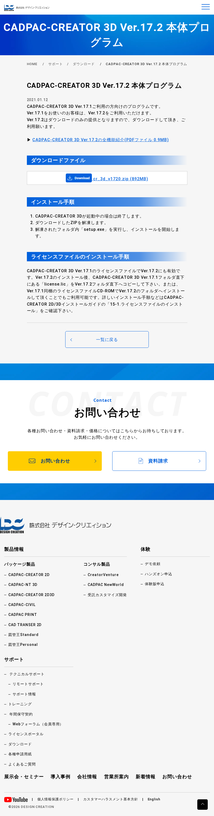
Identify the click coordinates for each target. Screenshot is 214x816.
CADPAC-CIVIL (21, 605)
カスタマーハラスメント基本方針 (110, 799)
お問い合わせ (177, 776)
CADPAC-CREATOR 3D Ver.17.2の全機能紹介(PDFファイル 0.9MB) (100, 139)
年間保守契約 (21, 714)
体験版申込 (154, 584)
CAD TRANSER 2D (24, 625)
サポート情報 (24, 694)
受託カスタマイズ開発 (107, 595)
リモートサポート (28, 684)
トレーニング (20, 704)
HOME (32, 64)
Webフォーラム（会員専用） (38, 724)
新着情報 (146, 776)
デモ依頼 (152, 564)
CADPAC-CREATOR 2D (29, 575)
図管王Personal (23, 644)
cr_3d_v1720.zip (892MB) (120, 178)
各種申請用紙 (20, 754)
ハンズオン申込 (158, 574)
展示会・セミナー (24, 776)
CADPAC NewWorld (106, 585)
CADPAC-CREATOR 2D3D (31, 595)
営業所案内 (116, 776)
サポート (55, 64)
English (154, 799)
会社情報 (87, 776)
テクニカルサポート (27, 674)
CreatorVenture (103, 575)
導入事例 (60, 776)
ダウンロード (84, 64)
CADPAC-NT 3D (22, 585)
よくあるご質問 (22, 764)
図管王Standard (23, 635)
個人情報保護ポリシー (55, 799)
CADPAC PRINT (22, 615)
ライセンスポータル (26, 734)
